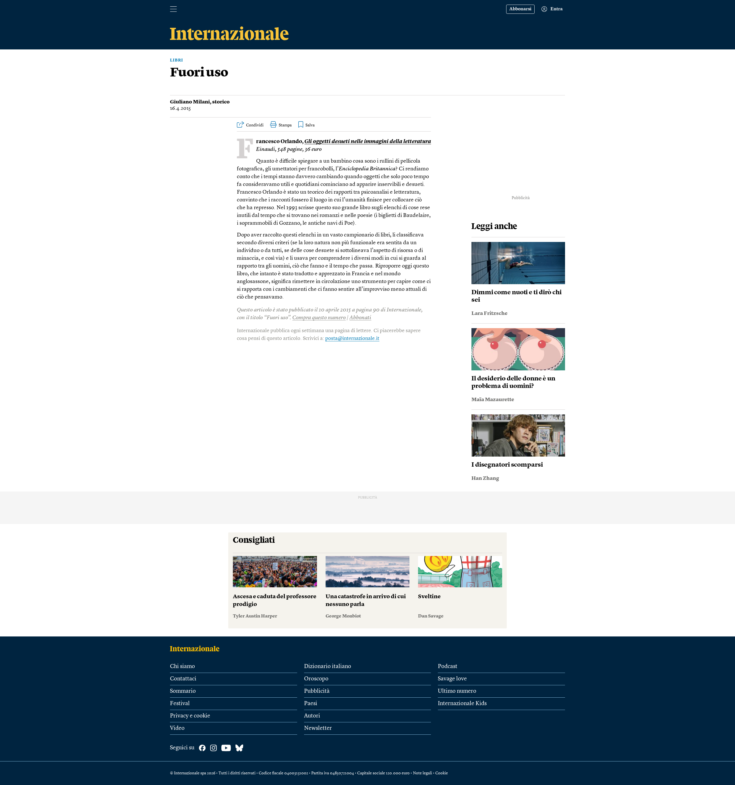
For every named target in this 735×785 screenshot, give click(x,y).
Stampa (285, 125)
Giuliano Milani (190, 102)
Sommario (183, 691)
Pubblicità (317, 691)
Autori (312, 716)
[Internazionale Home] (196, 648)
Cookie (441, 773)
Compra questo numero (319, 318)
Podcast (447, 666)
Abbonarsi (520, 9)
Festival (180, 704)
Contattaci (183, 679)
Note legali (422, 773)
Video (177, 728)
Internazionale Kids (462, 704)
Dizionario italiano (327, 666)
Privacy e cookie (190, 716)
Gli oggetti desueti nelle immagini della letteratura (367, 142)
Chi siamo (182, 666)
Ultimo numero (457, 691)
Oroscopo (316, 679)
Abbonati (360, 318)
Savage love (452, 679)
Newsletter (318, 728)
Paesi (310, 704)
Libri (176, 60)
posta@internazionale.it (352, 338)
